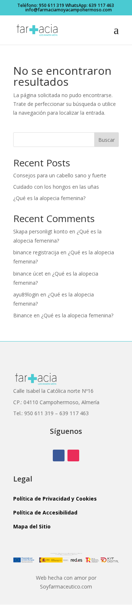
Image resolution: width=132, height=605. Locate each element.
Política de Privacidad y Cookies (55, 498)
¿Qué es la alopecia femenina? (49, 198)
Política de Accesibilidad (45, 512)
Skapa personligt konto (40, 231)
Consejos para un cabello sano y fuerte (59, 175)
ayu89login (26, 294)
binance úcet (28, 273)
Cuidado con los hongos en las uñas (56, 186)
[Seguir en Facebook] (59, 455)
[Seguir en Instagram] (73, 455)
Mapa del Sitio (32, 526)
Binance (22, 315)
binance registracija (36, 252)
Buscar (106, 139)
